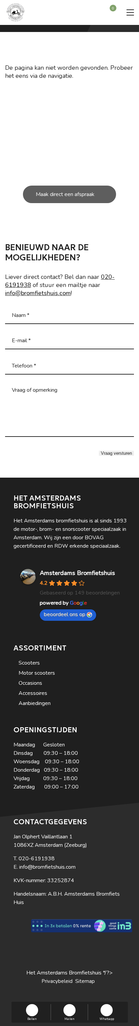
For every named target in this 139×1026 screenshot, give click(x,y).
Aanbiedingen (35, 703)
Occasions (30, 683)
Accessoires (33, 693)
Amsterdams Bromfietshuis (77, 573)
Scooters (29, 663)
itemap (87, 981)
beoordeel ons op (64, 614)
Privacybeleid (57, 981)
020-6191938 (37, 858)
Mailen (69, 1018)
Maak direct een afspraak (65, 194)
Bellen (32, 1018)
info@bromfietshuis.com (38, 293)
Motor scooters (37, 673)
